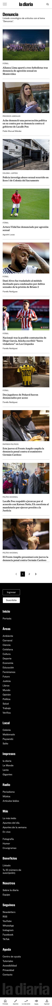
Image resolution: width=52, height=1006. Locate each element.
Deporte (7, 658)
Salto (5, 743)
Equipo (6, 894)
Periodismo (9, 791)
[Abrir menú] (5, 4)
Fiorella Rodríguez (10, 291)
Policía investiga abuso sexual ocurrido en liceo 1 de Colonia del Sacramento (26, 179)
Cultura (7, 654)
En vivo (6, 831)
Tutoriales (8, 961)
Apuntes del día (11, 822)
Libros (6, 685)
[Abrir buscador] (47, 4)
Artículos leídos (11, 800)
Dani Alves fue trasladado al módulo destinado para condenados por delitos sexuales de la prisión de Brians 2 (24, 283)
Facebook (8, 934)
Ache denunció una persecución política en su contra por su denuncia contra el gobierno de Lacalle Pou (25, 123)
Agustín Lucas (9, 235)
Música (6, 796)
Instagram (8, 930)
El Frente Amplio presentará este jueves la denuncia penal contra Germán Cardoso (25, 559)
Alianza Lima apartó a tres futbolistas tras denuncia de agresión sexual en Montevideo (25, 70)
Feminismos (9, 672)
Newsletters (9, 912)
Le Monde (8, 765)
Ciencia (7, 645)
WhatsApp (8, 925)
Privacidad (8, 970)
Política (6, 699)
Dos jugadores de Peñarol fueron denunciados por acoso (20, 396)
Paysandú (8, 739)
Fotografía (8, 839)
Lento (6, 770)
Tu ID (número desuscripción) (12, 871)
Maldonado (9, 734)
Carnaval (7, 640)
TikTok (6, 939)
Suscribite (11, 600)
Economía (8, 663)
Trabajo (7, 708)
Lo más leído (9, 818)
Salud (6, 703)
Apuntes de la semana (15, 827)
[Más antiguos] (36, 574)
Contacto (7, 974)
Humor (6, 843)
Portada (7, 618)
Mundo (6, 690)
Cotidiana (8, 649)
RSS (5, 916)
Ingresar (11, 592)
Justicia (7, 681)
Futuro (6, 676)
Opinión (7, 694)
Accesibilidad (10, 965)
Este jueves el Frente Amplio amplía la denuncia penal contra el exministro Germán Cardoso (23, 451)
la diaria (7, 760)
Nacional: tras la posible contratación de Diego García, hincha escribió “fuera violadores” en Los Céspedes (24, 340)
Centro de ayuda (12, 956)
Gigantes (7, 774)
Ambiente (8, 635)
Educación (8, 667)
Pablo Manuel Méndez (12, 131)
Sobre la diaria (11, 890)
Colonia (7, 730)
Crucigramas (9, 848)
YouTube (7, 921)
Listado (7, 865)
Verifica (7, 712)
